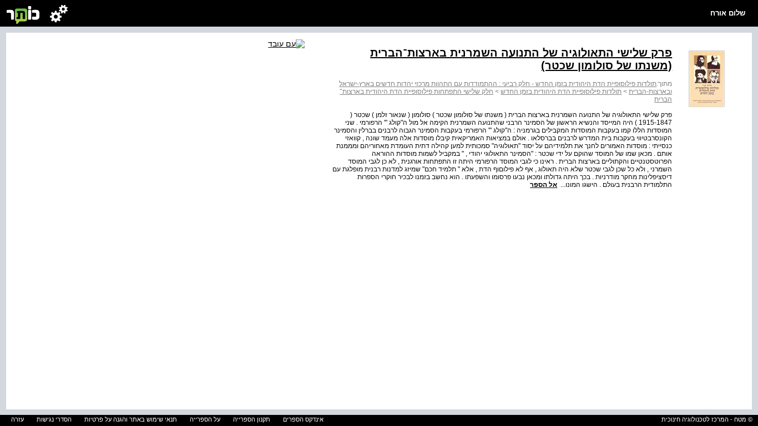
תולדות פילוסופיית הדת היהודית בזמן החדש (561, 91)
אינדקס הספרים (303, 419)
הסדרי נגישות (54, 419)
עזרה (17, 419)
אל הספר (543, 185)
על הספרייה (205, 419)
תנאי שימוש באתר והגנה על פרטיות (130, 419)
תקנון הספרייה (251, 419)
